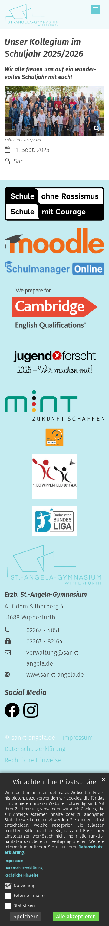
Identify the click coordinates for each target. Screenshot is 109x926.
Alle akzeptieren (76, 916)
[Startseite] (32, 14)
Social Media (26, 692)
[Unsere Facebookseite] (12, 709)
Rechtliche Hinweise (21, 875)
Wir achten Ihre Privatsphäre (54, 782)
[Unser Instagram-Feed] (30, 709)
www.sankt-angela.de (55, 674)
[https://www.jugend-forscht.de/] (54, 363)
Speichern (26, 916)
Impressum (14, 861)
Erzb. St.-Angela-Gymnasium (46, 595)
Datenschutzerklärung (24, 868)
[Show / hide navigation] (95, 9)
